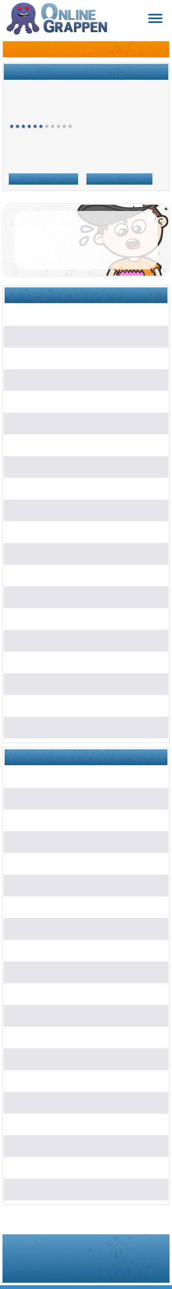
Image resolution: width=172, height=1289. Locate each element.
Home (17, 160)
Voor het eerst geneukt (55, 705)
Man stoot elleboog (44, 336)
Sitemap (97, 1269)
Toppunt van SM (45, 531)
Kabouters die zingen (52, 661)
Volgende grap (43, 177)
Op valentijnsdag (41, 401)
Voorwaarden (38, 1269)
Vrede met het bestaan (55, 575)
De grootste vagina (44, 422)
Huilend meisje (39, 466)
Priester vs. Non (46, 640)
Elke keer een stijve (51, 509)
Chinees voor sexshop (49, 379)
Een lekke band (40, 444)
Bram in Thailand (42, 314)
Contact (143, 1269)
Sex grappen (46, 160)
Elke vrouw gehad (48, 618)
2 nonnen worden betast (56, 553)
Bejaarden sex (43, 683)
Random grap (119, 177)
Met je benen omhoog (48, 357)
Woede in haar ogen (51, 596)
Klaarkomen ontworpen (55, 1189)
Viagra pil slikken (47, 727)
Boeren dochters (41, 488)
